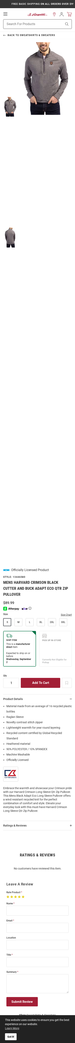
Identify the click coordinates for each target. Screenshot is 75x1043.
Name (9, 903)
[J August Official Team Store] (37, 14)
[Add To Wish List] (67, 683)
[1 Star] (8, 897)
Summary (11, 972)
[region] (37, 760)
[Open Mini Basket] (69, 14)
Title (8, 955)
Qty (5, 676)
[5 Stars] (23, 897)
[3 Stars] (16, 897)
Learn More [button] (12, 1028)
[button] (54, 14)
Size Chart (66, 614)
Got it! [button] (10, 1036)
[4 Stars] (20, 897)
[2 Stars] (12, 897)
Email (9, 920)
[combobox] (27, 24)
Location (11, 938)
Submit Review (22, 1002)
